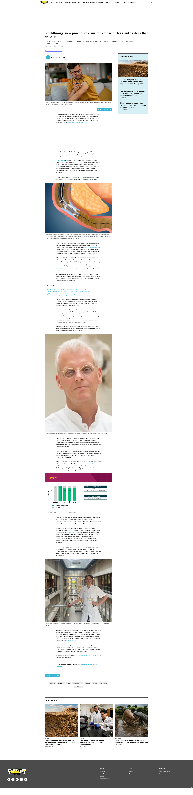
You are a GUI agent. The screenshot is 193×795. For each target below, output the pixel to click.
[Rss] (25, 779)
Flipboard (161, 774)
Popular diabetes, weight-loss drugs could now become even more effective (69, 295)
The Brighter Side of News (83, 655)
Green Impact (100, 2)
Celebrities (118, 2)
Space (107, 2)
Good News (59, 2)
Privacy (131, 771)
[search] (151, 2)
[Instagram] (12, 779)
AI (112, 2)
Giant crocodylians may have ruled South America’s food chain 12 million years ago (133, 105)
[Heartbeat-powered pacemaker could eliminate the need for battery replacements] (96, 720)
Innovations (76, 2)
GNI (125, 2)
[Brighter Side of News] (44, 2)
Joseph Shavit (123, 97)
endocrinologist (71, 532)
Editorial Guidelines (105, 778)
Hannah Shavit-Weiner (125, 85)
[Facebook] (8, 779)
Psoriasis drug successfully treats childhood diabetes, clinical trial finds (67, 289)
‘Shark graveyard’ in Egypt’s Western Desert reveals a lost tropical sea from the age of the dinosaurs (132, 82)
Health (92, 2)
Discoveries (67, 2)
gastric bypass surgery (90, 247)
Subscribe (131, 2)
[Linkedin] (17, 779)
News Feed (103, 774)
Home (52, 2)
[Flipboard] (21, 779)
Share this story (103, 109)
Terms (131, 774)
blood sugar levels (90, 464)
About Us (102, 771)
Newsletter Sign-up (164, 771)
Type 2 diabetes (60, 160)
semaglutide (59, 268)
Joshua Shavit (123, 109)
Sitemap (102, 776)
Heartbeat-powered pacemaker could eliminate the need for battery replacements (132, 93)
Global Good (85, 2)
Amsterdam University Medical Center (78, 122)
